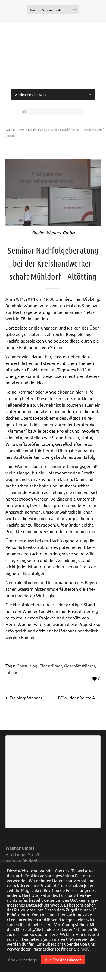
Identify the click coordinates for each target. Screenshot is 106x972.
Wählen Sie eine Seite (46, 10)
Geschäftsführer (79, 665)
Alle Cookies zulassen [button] (63, 959)
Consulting (27, 665)
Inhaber (12, 672)
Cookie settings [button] (22, 959)
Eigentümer (50, 665)
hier (84, 948)
